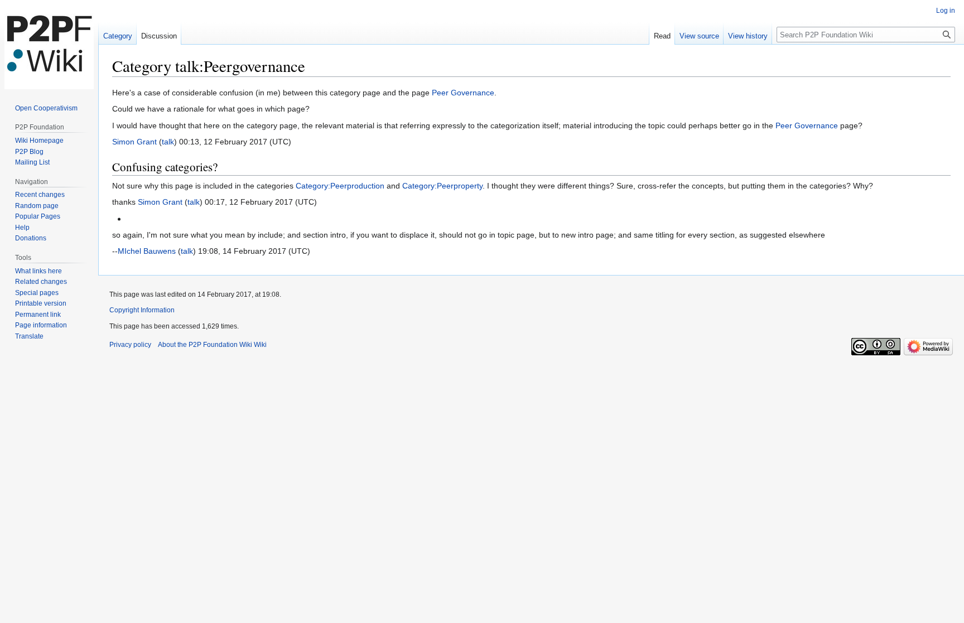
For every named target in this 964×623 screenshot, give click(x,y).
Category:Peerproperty (442, 185)
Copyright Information (142, 310)
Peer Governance (463, 92)
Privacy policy (130, 345)
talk (168, 141)
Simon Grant (134, 141)
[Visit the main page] (49, 44)
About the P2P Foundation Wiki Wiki (212, 345)
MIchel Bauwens (147, 251)
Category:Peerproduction (340, 185)
